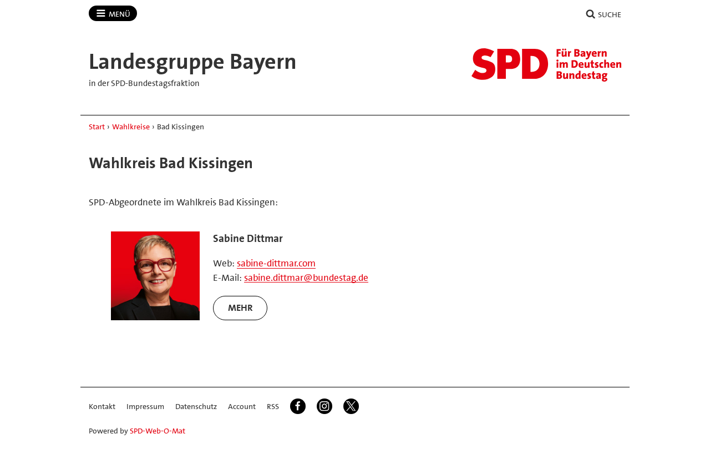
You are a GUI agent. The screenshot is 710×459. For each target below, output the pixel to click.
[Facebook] (298, 406)
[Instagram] (324, 406)
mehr (240, 307)
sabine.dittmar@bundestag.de (306, 277)
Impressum (145, 406)
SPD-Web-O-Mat (157, 431)
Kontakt (102, 406)
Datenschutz (196, 406)
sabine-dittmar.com (276, 263)
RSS (273, 406)
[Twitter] (351, 406)
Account (242, 406)
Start (97, 127)
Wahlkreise (131, 127)
